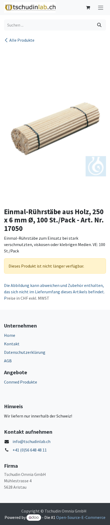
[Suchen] (99, 25)
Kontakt (11, 343)
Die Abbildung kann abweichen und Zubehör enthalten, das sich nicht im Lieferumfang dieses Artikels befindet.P (54, 292)
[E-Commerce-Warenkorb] (87, 7)
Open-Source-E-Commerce (80, 517)
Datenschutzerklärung (24, 352)
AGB (8, 360)
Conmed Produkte (20, 382)
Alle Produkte (21, 40)
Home (9, 335)
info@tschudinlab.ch (31, 441)
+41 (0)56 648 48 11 (30, 450)
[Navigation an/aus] (100, 7)
